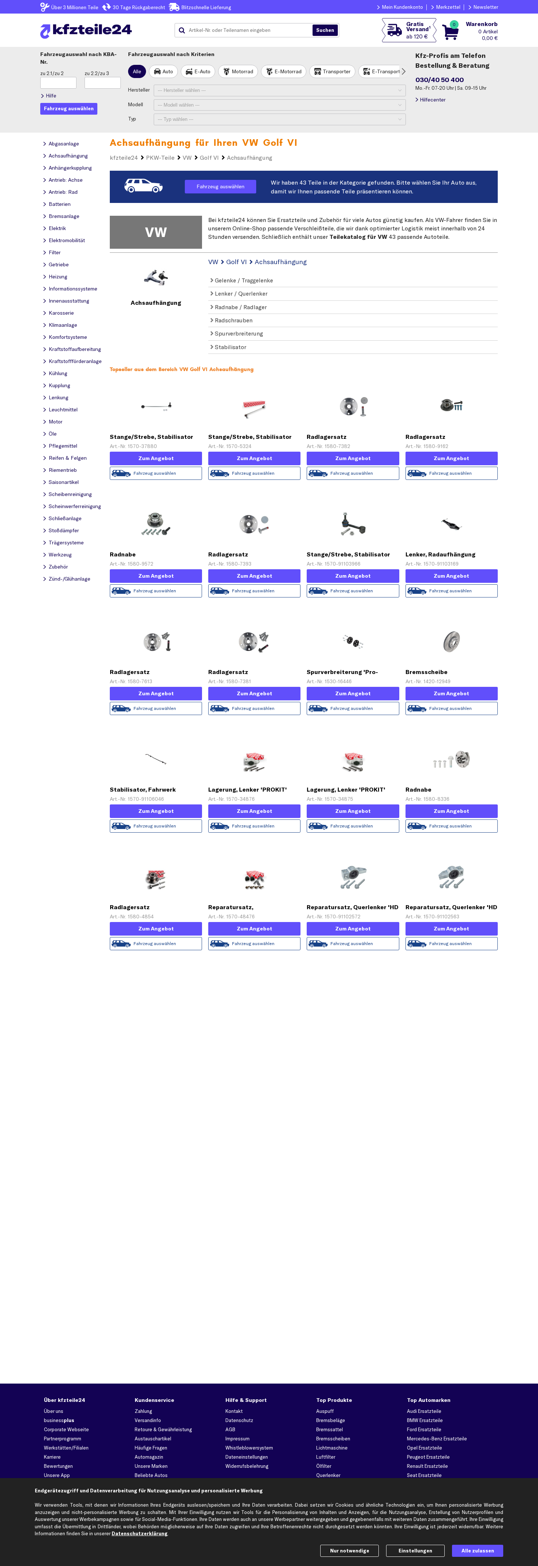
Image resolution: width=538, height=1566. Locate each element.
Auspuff (325, 1411)
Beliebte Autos (151, 1475)
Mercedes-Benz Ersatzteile (437, 1438)
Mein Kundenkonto (402, 7)
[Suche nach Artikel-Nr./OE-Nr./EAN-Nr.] (325, 30)
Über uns (53, 1411)
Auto (167, 71)
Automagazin (149, 1457)
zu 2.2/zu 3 (97, 73)
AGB (230, 1429)
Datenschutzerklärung (140, 1533)
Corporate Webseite (66, 1429)
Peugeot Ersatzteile (428, 1457)
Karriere (52, 1457)
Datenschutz (239, 1420)
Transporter (337, 71)
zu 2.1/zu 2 (52, 73)
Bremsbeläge (330, 1420)
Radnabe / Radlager (240, 307)
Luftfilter (325, 1457)
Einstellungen (415, 1551)
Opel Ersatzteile (424, 1448)
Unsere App (57, 1475)
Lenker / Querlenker (240, 293)
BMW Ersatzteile (425, 1420)
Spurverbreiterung (238, 333)
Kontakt (234, 1411)
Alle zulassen (478, 1551)
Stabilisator (229, 347)
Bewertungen (58, 1466)
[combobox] (246, 30)
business (59, 1420)
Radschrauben (233, 320)
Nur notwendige (349, 1551)
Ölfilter (323, 1466)
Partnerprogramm (62, 1438)
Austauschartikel (153, 1438)
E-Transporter (388, 71)
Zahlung (143, 1411)
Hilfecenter (433, 99)
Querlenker (328, 1475)
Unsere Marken (151, 1466)
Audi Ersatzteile (424, 1411)
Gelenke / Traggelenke (243, 280)
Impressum (237, 1438)
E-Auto (202, 71)
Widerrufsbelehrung (246, 1466)
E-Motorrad (288, 71)
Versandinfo (148, 1420)
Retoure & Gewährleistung (163, 1429)
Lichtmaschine (332, 1448)
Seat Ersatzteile (424, 1475)
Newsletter (486, 7)
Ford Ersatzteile (424, 1429)
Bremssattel (329, 1429)
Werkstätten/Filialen (66, 1448)
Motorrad (242, 71)
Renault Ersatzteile (427, 1466)
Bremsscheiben (333, 1438)
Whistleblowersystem (249, 1448)
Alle (137, 71)
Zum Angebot (156, 458)
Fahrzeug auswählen (220, 186)
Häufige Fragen (151, 1448)
